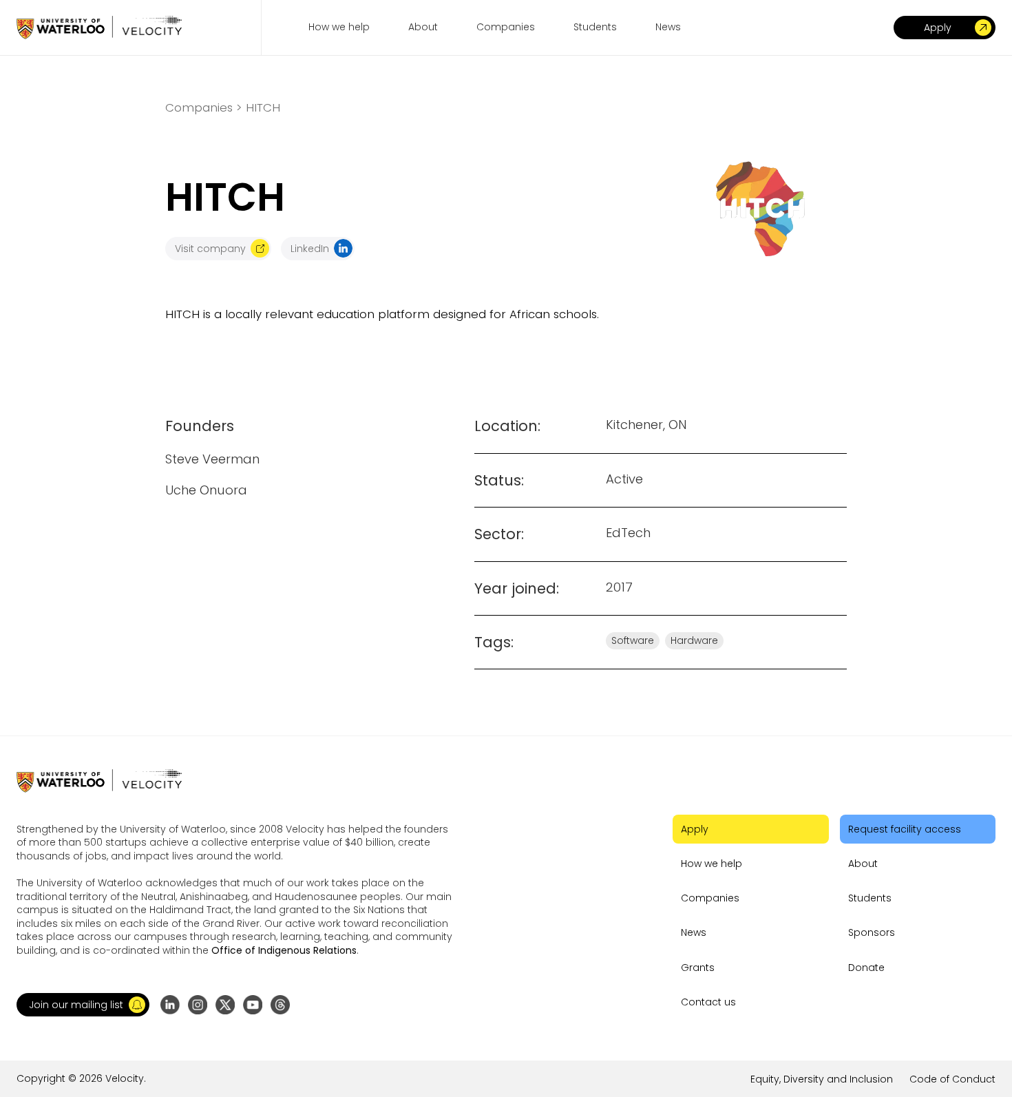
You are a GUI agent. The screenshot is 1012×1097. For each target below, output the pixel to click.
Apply (694, 829)
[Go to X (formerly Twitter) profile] (225, 1004)
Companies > (203, 108)
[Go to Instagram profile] (197, 1004)
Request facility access (904, 829)
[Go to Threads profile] (280, 1004)
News (693, 932)
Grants (698, 967)
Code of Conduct (952, 1079)
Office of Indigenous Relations (284, 950)
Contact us (708, 1002)
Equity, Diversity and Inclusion (821, 1079)
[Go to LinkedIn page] (170, 1004)
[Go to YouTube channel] (252, 1004)
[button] (83, 1004)
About (863, 863)
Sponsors (871, 932)
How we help (711, 863)
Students (870, 898)
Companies (710, 898)
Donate (866, 967)
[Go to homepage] (99, 27)
